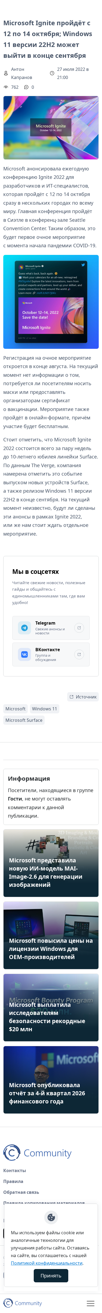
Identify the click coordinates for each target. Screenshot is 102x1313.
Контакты (14, 1170)
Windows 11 (44, 709)
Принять (51, 1275)
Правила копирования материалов (44, 1203)
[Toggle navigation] (90, 1303)
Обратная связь (21, 1192)
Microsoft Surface (23, 720)
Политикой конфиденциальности (46, 1263)
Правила (13, 1181)
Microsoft (15, 709)
